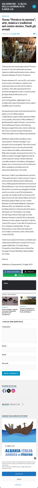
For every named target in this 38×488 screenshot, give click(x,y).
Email (4, 354)
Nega (19, 479)
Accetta (19, 474)
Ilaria (6, 283)
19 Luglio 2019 (15, 34)
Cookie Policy (18, 484)
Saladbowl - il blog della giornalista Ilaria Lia (14, 6)
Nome (5, 346)
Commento (6, 327)
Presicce (5, 16)
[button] (35, 458)
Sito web (5, 363)
